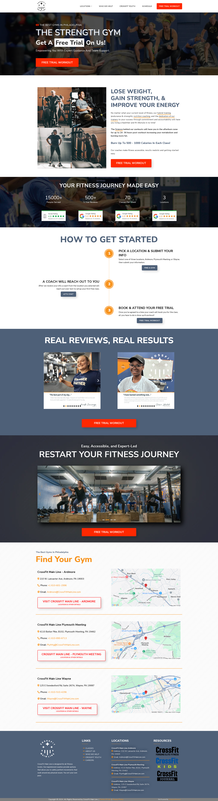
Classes (89, 748)
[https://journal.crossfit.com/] (167, 776)
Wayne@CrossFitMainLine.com (63, 698)
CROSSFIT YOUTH (127, 6)
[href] (146, 587)
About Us (90, 751)
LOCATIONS (85, 6)
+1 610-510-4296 (57, 692)
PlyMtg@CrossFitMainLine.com (63, 644)
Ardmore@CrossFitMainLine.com (64, 591)
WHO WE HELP (106, 6)
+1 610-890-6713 (57, 638)
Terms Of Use (105, 799)
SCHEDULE (147, 6)
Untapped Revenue (174, 799)
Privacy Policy (117, 799)
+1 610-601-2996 (57, 585)
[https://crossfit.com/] (167, 751)
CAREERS (89, 760)
